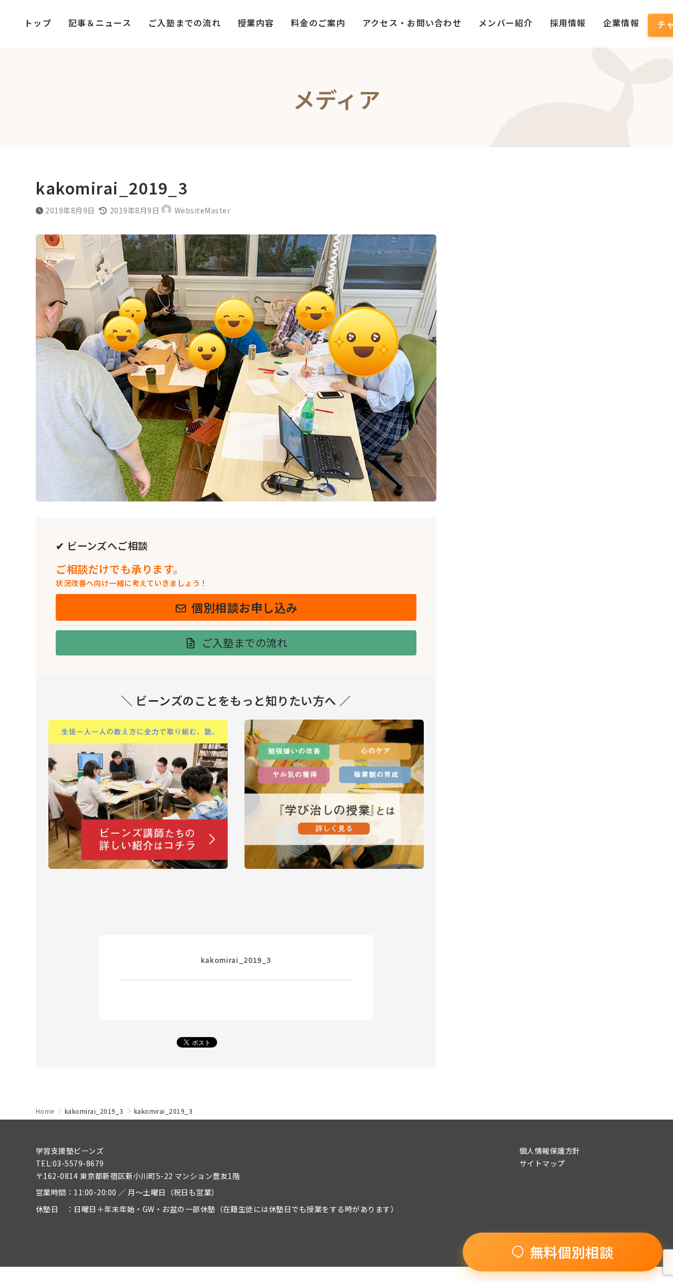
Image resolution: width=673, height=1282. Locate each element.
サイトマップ (542, 1163)
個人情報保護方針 (549, 1150)
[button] (236, 607)
